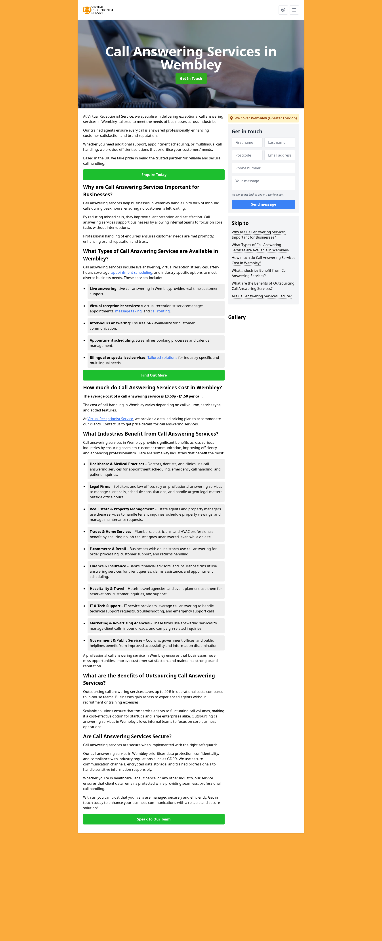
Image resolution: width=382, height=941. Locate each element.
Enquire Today (153, 174)
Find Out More (154, 375)
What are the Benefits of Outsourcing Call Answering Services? (263, 286)
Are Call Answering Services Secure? (262, 296)
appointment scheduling (131, 272)
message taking (128, 311)
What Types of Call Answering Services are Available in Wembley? (260, 247)
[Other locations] (283, 10)
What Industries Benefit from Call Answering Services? (259, 273)
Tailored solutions (162, 357)
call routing (160, 311)
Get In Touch (191, 78)
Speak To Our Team (154, 819)
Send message (263, 204)
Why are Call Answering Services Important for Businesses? (259, 235)
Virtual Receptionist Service (110, 418)
